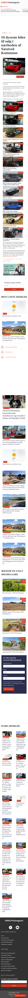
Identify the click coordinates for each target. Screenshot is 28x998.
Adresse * (5, 675)
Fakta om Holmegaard (6, 959)
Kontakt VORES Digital (6, 942)
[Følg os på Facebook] (10, 927)
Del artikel (19, 76)
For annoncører (5, 938)
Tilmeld (14, 289)
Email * (5, 669)
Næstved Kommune (6, 964)
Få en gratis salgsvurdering (8, 966)
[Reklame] (14, 269)
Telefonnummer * (7, 663)
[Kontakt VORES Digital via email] (17, 927)
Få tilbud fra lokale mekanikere (9, 968)
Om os (2, 935)
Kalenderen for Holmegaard (8, 957)
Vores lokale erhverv (6, 955)
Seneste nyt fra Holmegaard (8, 953)
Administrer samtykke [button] (6, 944)
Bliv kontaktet (8, 689)
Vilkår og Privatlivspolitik (7, 940)
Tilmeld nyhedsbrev (20, 995)
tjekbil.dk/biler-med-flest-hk (10, 256)
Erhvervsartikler (5, 962)
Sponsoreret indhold (6, 970)
